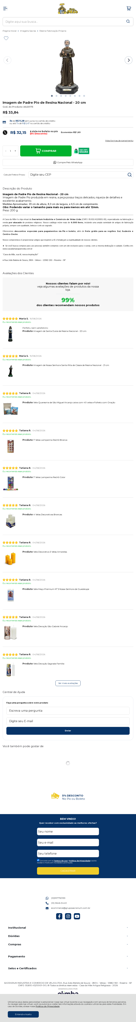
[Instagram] (68, 918)
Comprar (49, 151)
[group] (68, 796)
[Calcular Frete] (130, 175)
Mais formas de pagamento (119, 140)
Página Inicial (10, 30)
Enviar (68, 731)
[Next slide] (128, 60)
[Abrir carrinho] (128, 8)
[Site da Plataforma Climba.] (68, 993)
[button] (52, 96)
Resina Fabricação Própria (52, 30)
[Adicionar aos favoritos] (6, 38)
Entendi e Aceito (23, 1014)
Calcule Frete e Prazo (14, 175)
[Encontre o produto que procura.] (128, 21)
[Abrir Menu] (5, 8)
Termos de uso (61, 861)
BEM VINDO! (68, 818)
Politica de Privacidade (79, 861)
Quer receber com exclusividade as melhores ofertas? (68, 823)
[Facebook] (59, 918)
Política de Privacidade (48, 1006)
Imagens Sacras (28, 30)
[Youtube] (77, 918)
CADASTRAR (67, 870)
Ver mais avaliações (68, 683)
